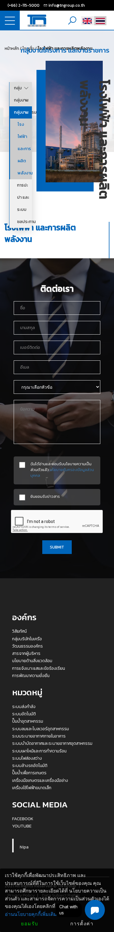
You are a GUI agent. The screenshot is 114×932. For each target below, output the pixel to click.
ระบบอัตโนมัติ (24, 714)
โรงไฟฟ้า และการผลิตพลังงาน (25, 148)
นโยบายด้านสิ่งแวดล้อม (32, 661)
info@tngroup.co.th (66, 5)
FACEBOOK (22, 819)
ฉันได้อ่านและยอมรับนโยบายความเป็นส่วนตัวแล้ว (62, 469)
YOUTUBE (22, 826)
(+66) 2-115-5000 (24, 5)
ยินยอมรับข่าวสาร (45, 496)
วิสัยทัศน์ (19, 631)
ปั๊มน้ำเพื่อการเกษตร (29, 773)
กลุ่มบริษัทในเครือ (27, 639)
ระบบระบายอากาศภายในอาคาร (39, 736)
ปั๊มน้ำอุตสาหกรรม (27, 721)
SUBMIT (57, 547)
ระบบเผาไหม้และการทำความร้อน (39, 751)
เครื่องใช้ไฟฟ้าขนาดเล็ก (31, 788)
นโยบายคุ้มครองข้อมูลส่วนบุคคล (62, 472)
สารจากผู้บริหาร (26, 653)
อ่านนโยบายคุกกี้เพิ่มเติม (31, 914)
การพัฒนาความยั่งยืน (31, 675)
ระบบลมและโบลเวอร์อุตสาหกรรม (40, 729)
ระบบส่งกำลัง (24, 706)
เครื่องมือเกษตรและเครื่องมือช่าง (40, 780)
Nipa (24, 847)
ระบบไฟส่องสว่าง (27, 758)
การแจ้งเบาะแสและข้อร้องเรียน (38, 668)
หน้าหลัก (12, 48)
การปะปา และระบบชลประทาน (24, 203)
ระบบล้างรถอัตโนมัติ (29, 765)
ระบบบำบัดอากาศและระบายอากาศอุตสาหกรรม (52, 743)
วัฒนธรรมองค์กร (27, 646)
